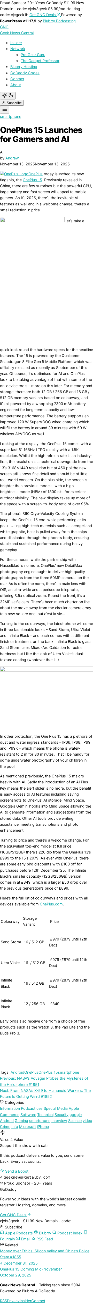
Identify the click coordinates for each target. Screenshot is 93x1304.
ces (39, 1108)
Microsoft (27, 1126)
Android (17, 1072)
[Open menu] (4, 109)
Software (28, 1114)
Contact (17, 79)
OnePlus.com (51, 904)
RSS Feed (44, 1239)
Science (75, 1120)
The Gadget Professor (40, 60)
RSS (3, 1301)
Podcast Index (69, 1233)
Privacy (13, 1301)
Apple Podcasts (19, 1233)
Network (17, 48)
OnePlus (35, 174)
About (15, 85)
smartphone (10, 116)
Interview (59, 1120)
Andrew (12, 158)
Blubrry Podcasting (59, 21)
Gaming (21, 1120)
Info (14, 1126)
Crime (5, 1126)
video (87, 1120)
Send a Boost (16, 1171)
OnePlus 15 (32, 180)
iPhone (43, 1126)
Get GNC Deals (43, 14)
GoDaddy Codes (25, 73)
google (75, 1114)
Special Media (56, 1108)
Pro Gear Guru (33, 54)
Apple (74, 1108)
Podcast (28, 1108)
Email (25, 1239)
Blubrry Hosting (23, 66)
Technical (45, 1114)
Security (61, 1114)
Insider (16, 43)
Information (10, 1108)
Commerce (9, 1114)
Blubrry (45, 1233)
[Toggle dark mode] (8, 95)
